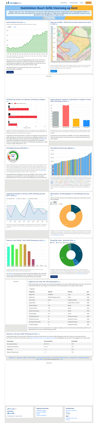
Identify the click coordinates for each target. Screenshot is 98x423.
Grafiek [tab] (9, 27)
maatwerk (10, 273)
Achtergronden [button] (73, 2)
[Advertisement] (49, 87)
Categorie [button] (32, 289)
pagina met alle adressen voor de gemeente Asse (42, 338)
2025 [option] (55, 202)
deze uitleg (43, 170)
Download (88, 2)
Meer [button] (81, 2)
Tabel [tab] (15, 27)
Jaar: (51, 202)
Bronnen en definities (71, 410)
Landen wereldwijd (41, 415)
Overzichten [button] (64, 2)
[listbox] (55, 202)
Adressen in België (41, 412)
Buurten (53, 71)
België (42, 139)
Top (62, 359)
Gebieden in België (41, 410)
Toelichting (10, 72)
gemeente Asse (57, 235)
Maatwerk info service (71, 418)
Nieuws (68, 412)
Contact (68, 419)
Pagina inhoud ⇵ (50, 18)
